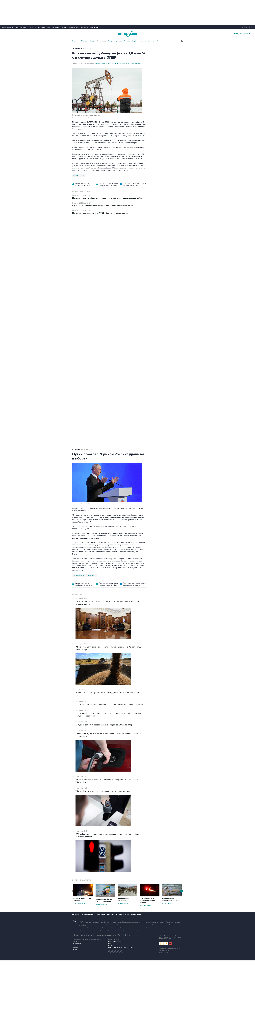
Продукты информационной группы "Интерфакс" (102, 935)
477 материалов (167, 904)
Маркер (75, 947)
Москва (127, 41)
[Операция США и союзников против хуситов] (149, 896)
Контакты (75, 915)
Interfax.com (32, 27)
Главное (75, 41)
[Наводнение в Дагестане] (127, 896)
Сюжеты (151, 41)
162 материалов (123, 904)
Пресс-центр (100, 915)
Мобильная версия (7, 27)
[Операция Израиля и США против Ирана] (105, 897)
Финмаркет (55, 27)
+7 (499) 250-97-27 (141, 930)
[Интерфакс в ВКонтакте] (115, 951)
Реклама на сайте (122, 915)
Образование (83, 27)
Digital (134, 41)
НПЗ (88, 345)
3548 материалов (101, 904)
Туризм (63, 27)
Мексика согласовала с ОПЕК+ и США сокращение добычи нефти (118, 63)
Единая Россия (91, 575)
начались (84, 290)
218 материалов (145, 906)
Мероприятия (94, 27)
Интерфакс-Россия (44, 27)
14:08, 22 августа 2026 (89, 228)
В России (84, 41)
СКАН (110, 944)
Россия (75, 175)
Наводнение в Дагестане (123, 900)
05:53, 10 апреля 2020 (89, 48)
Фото (158, 41)
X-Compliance (77, 944)
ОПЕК (82, 175)
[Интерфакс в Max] (121, 951)
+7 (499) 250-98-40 (127, 930)
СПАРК (75, 942)
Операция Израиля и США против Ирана (104, 900)
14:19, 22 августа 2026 (87, 449)
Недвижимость (72, 27)
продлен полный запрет (109, 331)
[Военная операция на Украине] (83, 896)
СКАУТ (75, 945)
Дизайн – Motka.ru (164, 952)
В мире (92, 41)
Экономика (101, 41)
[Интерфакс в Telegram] (112, 951)
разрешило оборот (106, 272)
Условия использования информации (169, 948)
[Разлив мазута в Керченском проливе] (172, 896)
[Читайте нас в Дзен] (109, 951)
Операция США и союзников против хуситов (147, 901)
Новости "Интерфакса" (114, 942)
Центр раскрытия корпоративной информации (121, 947)
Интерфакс (127, 34)
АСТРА (75, 949)
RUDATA (110, 945)
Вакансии (110, 915)
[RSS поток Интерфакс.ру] (118, 951)
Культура (118, 41)
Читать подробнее (134, 285)
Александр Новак (79, 345)
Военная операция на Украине (82, 900)
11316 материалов (79, 904)
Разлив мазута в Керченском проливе (170, 900)
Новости (142, 41)
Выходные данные (164, 950)
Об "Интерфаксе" (21, 27)
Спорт (110, 41)
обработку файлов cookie (158, 927)
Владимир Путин (78, 575)
